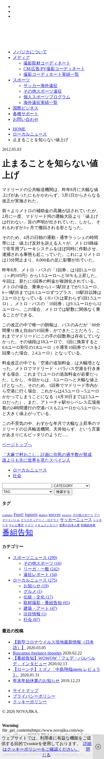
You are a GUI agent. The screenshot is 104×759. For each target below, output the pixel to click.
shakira (43, 515)
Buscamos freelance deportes (37, 653)
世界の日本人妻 (69, 525)
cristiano (7, 515)
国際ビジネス (25, 108)
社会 (17, 475)
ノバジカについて (30, 52)
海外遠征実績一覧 (40, 102)
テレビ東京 (16, 525)
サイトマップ (25, 690)
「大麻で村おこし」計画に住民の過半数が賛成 (47, 454)
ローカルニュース (30, 134)
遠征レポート (40, 574)
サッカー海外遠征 (40, 85)
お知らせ (36, 586)
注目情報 (34, 614)
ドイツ (29, 525)
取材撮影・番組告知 (46, 602)
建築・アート (40, 608)
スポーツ (21, 80)
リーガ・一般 (41, 569)
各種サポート (25, 113)
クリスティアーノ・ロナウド (40, 520)
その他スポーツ (83, 515)
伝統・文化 (38, 597)
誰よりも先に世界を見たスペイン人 (36, 460)
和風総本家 (88, 525)
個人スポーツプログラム (46, 97)
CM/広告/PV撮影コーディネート (54, 68)
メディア (21, 57)
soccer (55, 514)
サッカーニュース (76, 520)
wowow (66, 515)
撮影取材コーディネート (46, 63)
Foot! (19, 514)
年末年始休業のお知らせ (36, 680)
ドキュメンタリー (46, 525)
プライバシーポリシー (34, 696)
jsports (31, 514)
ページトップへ (17, 444)
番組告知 (17, 532)
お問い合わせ (25, 119)
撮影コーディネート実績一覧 (51, 74)
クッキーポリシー (30, 702)
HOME (19, 129)
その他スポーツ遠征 (42, 91)
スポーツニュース (35, 557)
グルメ (32, 591)
